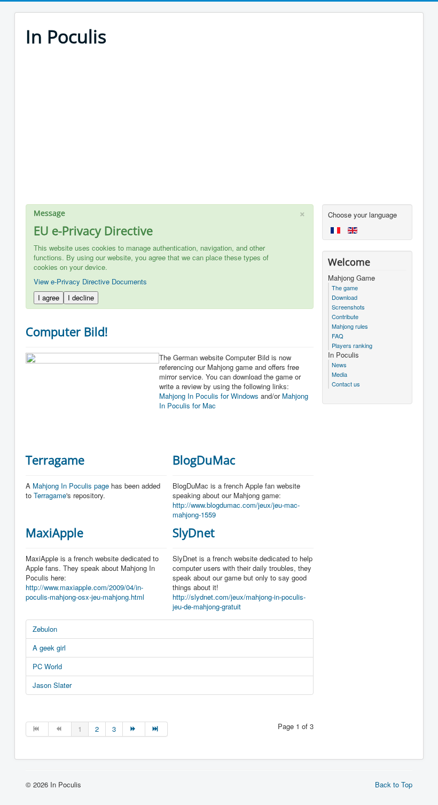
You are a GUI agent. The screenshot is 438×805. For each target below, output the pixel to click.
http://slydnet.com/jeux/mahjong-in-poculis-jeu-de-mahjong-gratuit (239, 602)
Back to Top (393, 784)
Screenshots (348, 307)
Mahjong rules (350, 326)
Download (344, 297)
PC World (47, 666)
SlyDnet (194, 532)
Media (339, 374)
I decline (81, 297)
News (339, 364)
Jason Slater (52, 685)
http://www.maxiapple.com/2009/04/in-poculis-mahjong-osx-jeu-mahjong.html (85, 592)
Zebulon (45, 629)
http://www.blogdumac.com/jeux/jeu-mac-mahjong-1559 (236, 510)
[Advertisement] (219, 129)
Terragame (55, 460)
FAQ (337, 335)
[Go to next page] (134, 729)
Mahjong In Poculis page (71, 486)
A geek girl (49, 648)
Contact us (346, 384)
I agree (48, 297)
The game (345, 287)
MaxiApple (54, 532)
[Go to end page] (156, 729)
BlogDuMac (204, 460)
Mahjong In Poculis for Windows (209, 396)
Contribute (345, 316)
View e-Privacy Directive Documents (90, 281)
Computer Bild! (67, 331)
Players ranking (352, 345)
